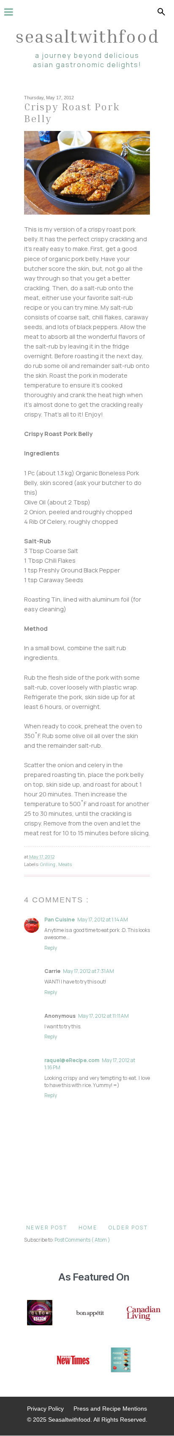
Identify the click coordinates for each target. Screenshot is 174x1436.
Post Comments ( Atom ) (82, 1239)
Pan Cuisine (59, 919)
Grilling (48, 864)
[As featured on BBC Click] (39, 1313)
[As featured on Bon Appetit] (89, 1313)
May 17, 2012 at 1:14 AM (102, 919)
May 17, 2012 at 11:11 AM (103, 1015)
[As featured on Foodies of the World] (121, 1360)
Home (88, 1227)
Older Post (128, 1227)
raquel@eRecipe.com (71, 1060)
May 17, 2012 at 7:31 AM (88, 971)
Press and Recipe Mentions (110, 1408)
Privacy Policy (45, 1408)
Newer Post (46, 1227)
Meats (65, 864)
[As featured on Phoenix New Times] (73, 1360)
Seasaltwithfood (87, 35)
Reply (50, 947)
